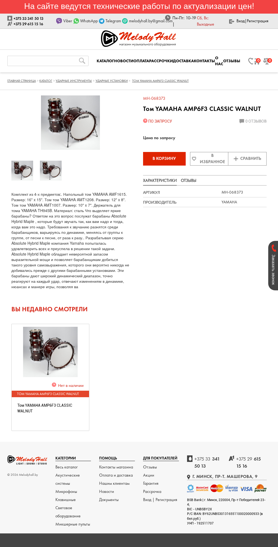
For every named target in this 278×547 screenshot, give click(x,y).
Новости (106, 491)
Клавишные (65, 499)
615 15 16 (248, 462)
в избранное (212, 158)
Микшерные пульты (72, 524)
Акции (148, 475)
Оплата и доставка (116, 475)
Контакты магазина (116, 467)
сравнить (250, 158)
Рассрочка (152, 491)
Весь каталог (66, 467)
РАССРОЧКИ (161, 61)
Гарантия (151, 483)
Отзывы (150, 467)
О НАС (219, 60)
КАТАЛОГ (105, 61)
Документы (109, 499)
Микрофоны (66, 491)
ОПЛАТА (141, 61)
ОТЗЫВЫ (231, 61)
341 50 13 (207, 462)
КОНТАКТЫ (204, 61)
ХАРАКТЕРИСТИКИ (160, 180)
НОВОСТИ (123, 61)
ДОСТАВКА (183, 61)
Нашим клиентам (114, 483)
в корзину (164, 158)
